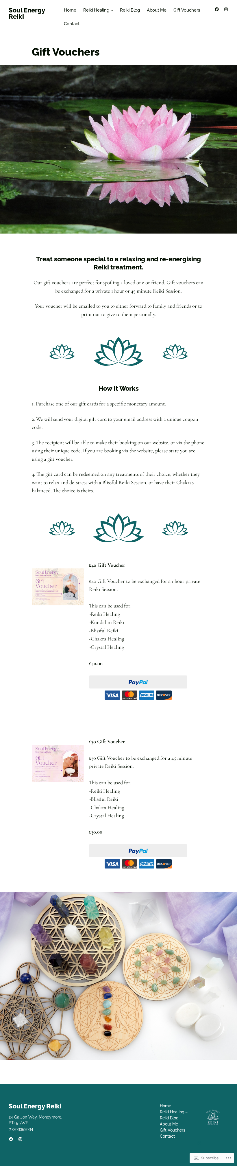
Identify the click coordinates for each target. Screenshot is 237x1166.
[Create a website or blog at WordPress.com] (199, 1143)
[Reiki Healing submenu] (111, 10)
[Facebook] (216, 9)
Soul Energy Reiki (27, 13)
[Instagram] (226, 9)
